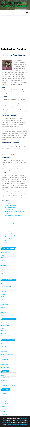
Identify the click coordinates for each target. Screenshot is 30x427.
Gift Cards (3, 344)
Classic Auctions (4, 323)
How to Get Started (10, 239)
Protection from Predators (11, 229)
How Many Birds (9, 209)
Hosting (2, 328)
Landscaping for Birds (10, 233)
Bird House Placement (10, 227)
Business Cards (4, 349)
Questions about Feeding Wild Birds (14, 217)
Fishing (2, 268)
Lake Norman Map (5, 357)
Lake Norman (19, 420)
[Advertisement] (15, 30)
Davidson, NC (4, 398)
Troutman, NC (4, 414)
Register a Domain (5, 362)
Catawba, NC (4, 393)
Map (2, 273)
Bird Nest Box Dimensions (11, 225)
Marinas (2, 289)
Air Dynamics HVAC (5, 325)
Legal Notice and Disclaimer (13, 424)
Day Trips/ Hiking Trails (6, 286)
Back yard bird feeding (10, 205)
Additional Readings (10, 243)
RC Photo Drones (5, 367)
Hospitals (3, 302)
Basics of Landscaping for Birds (13, 235)
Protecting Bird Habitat (10, 241)
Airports (3, 310)
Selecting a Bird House (10, 221)
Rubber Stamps (4, 364)
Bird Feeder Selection (10, 207)
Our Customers (4, 380)
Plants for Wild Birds (10, 237)
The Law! (3, 255)
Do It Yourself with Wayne (6, 336)
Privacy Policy (23, 424)
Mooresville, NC (4, 406)
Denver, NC (3, 401)
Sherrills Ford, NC (5, 409)
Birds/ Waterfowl (4, 265)
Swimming (3, 291)
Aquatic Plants (4, 263)
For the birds (8, 203)
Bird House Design (9, 223)
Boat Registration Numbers (7, 354)
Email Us (9, 422)
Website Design (4, 330)
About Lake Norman (5, 252)
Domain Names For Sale (6, 383)
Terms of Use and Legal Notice (8, 385)
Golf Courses (4, 297)
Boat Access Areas (5, 284)
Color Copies (4, 346)
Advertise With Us (5, 377)
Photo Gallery (4, 294)
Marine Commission (5, 276)
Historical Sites (4, 304)
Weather (3, 260)
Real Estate (3, 312)
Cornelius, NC (4, 396)
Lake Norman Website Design (7, 315)
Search (2, 375)
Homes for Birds (9, 219)
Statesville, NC (4, 411)
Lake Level (3, 270)
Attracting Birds (9, 231)
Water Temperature (5, 257)
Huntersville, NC (4, 404)
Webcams (3, 299)
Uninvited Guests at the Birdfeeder (13, 215)
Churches (3, 307)
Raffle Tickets (4, 351)
